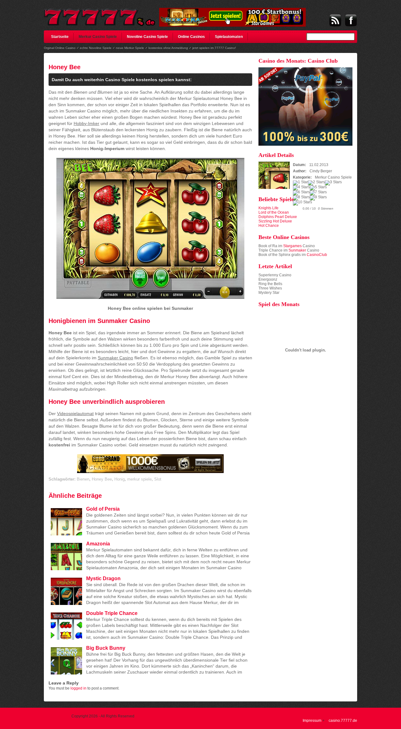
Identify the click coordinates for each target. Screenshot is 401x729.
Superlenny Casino (274, 275)
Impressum (312, 720)
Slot (157, 479)
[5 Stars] (318, 187)
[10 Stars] (302, 203)
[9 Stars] (318, 197)
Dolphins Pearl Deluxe (277, 217)
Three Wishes (270, 288)
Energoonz (267, 279)
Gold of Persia (103, 509)
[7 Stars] (318, 192)
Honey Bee (65, 67)
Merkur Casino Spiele (98, 36)
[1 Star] (300, 182)
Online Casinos (191, 36)
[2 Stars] (316, 182)
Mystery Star (268, 292)
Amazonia (98, 543)
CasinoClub (317, 255)
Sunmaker (297, 250)
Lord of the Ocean (273, 212)
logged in (78, 688)
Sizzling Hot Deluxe (275, 221)
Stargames (292, 246)
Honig (119, 479)
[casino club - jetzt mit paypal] (305, 144)
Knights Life (268, 208)
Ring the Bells (270, 284)
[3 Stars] (333, 182)
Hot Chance (268, 225)
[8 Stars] (301, 197)
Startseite (60, 36)
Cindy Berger (321, 171)
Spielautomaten (229, 36)
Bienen (83, 479)
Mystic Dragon (103, 578)
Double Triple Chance (112, 613)
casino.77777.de (343, 720)
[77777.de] (100, 14)
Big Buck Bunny (105, 648)
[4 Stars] (301, 187)
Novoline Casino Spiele (147, 36)
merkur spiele (139, 479)
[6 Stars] (301, 192)
